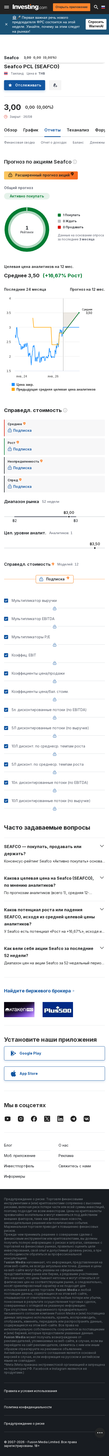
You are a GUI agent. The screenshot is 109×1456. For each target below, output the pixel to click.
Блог (8, 1145)
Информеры (14, 1176)
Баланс (78, 142)
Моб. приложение (19, 1155)
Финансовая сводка (19, 142)
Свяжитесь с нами (75, 1166)
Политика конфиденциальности (28, 1407)
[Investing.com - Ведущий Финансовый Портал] (30, 7)
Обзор (10, 129)
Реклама (66, 1155)
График (30, 129)
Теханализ (78, 129)
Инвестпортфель (19, 1166)
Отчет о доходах (54, 142)
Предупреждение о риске (24, 1423)
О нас (63, 1145)
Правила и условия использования (30, 1391)
